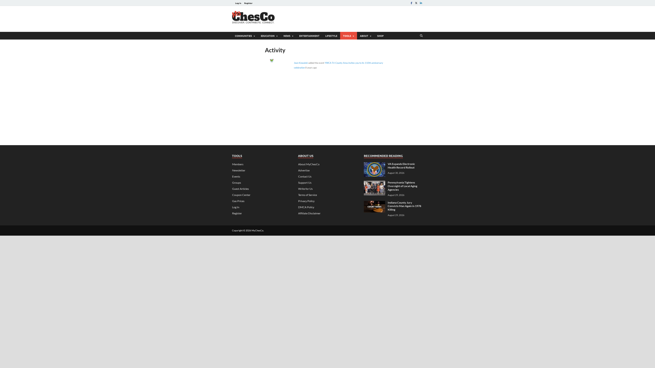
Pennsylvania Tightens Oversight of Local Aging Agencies (402, 186)
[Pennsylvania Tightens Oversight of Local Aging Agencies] (374, 182)
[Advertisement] (361, 18)
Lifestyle (331, 35)
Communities (243, 35)
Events (236, 176)
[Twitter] (416, 3)
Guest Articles (240, 188)
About (364, 35)
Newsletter (238, 170)
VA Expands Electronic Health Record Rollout (401, 165)
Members (237, 164)
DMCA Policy (306, 207)
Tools (347, 35)
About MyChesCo (308, 164)
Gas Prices (238, 201)
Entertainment (309, 35)
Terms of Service (307, 194)
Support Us (304, 182)
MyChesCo (257, 230)
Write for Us (305, 188)
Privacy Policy (306, 201)
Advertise (304, 170)
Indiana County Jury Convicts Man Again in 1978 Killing (404, 206)
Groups (236, 182)
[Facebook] (411, 3)
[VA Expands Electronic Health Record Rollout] (374, 164)
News (286, 35)
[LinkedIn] (421, 3)
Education (268, 35)
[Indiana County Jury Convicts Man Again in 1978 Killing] (374, 202)
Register (248, 3)
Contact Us (304, 176)
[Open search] (421, 36)
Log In (238, 3)
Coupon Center (241, 194)
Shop (380, 35)
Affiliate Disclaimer (309, 213)
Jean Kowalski (301, 63)
